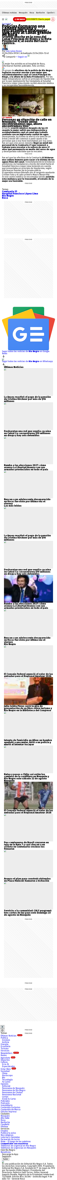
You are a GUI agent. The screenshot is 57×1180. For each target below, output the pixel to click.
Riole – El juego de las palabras (16, 1141)
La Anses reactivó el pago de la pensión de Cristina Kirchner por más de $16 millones (27, 399)
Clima (4, 1073)
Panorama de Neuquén (13, 1088)
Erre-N (5, 1064)
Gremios (6, 1040)
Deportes (5, 1060)
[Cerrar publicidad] (2, 1027)
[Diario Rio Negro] (3, 1161)
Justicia (5, 1042)
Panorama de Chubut (12, 1092)
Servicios (5, 1050)
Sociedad (6, 24)
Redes (4, 1055)
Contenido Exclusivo (10, 1107)
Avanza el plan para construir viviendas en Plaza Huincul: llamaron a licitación (27, 879)
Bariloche (40, 12)
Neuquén (23, 12)
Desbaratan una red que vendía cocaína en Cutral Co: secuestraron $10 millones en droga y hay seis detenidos (27, 433)
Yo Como (6, 1082)
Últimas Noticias (11, 1035)
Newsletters (9, 1053)
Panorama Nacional (11, 1094)
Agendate (8, 1058)
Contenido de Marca (10, 1109)
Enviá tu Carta (9, 1099)
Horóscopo (7, 1075)
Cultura (4, 1062)
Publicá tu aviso (8, 1133)
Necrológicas (7, 1135)
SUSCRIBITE (38, 19)
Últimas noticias (9, 12)
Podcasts (5, 1103)
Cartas (5, 1096)
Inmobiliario (6, 1105)
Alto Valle (5, 1118)
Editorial (6, 1086)
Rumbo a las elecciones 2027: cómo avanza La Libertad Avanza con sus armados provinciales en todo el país (26, 467)
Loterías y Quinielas (10, 1137)
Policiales (5, 1101)
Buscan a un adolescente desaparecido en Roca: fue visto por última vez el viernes (27, 501)
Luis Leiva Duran (14, 51)
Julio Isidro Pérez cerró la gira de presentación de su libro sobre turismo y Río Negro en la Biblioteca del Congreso (28, 708)
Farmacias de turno (10, 1139)
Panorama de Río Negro (13, 1090)
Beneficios (6, 1152)
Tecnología (7, 1079)
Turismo (4, 1048)
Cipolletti (51, 12)
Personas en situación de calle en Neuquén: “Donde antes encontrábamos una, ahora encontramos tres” (27, 123)
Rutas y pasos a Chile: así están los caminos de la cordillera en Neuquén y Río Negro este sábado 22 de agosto (26, 776)
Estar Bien (8, 1069)
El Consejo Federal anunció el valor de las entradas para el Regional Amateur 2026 (28, 675)
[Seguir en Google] (3, 68)
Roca (32, 12)
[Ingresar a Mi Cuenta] (53, 19)
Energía (4, 1044)
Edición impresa (8, 1111)
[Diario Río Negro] (6, 19)
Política (4, 1038)
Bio (3, 1077)
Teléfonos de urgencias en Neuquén (18, 1148)
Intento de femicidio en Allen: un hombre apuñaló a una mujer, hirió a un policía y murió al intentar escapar (28, 742)
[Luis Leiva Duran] (5, 45)
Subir (5, 1159)
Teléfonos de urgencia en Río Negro (18, 1145)
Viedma (4, 1126)
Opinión (4, 1084)
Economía (5, 1046)
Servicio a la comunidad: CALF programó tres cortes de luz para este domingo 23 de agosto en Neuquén (28, 912)
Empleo (4, 1131)
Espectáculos (8, 1066)
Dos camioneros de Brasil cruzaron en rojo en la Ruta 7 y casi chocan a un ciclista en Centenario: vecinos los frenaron (26, 845)
